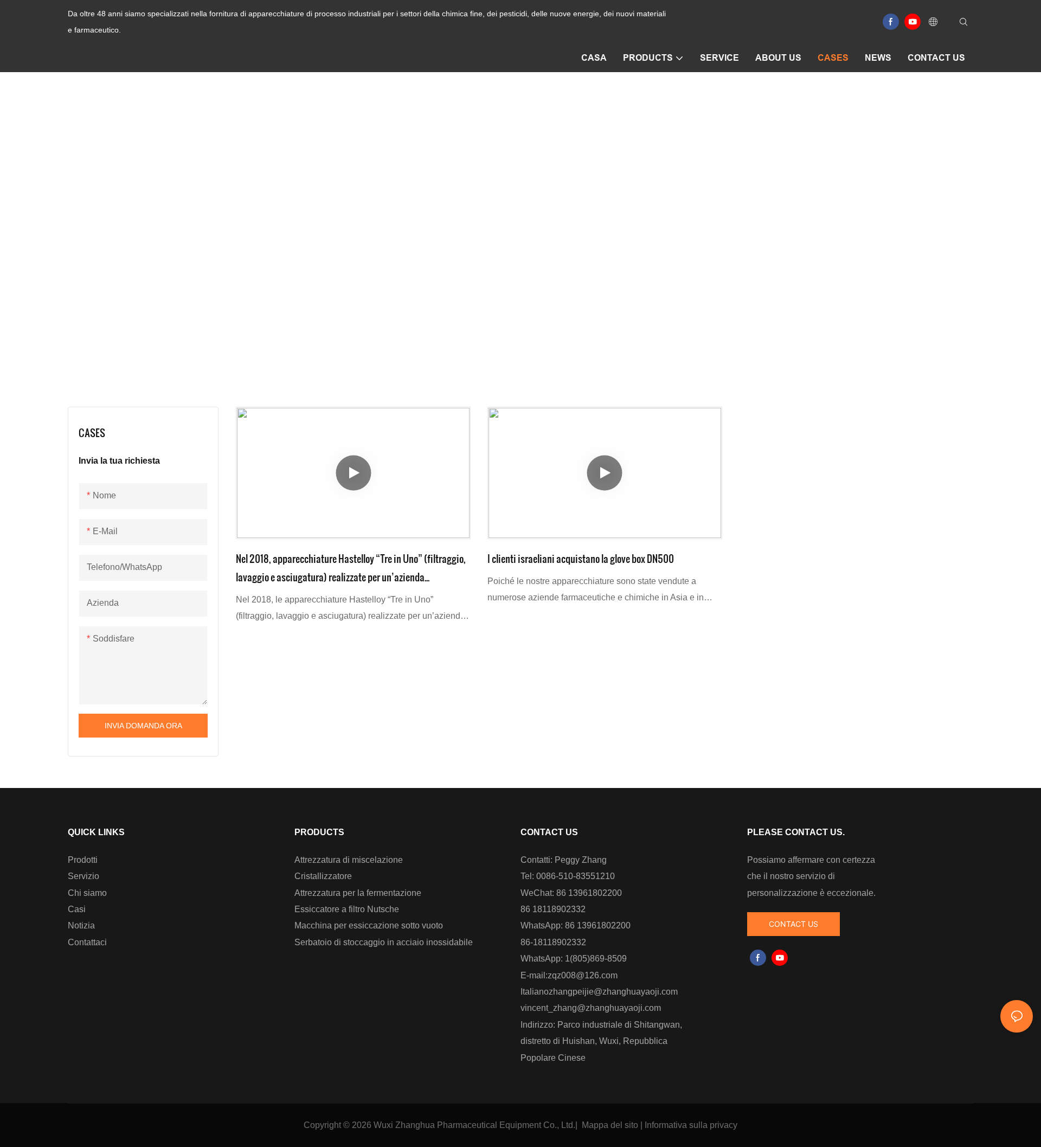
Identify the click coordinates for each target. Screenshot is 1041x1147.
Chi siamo (87, 893)
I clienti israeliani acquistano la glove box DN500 (580, 558)
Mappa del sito (610, 1125)
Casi (77, 909)
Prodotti (83, 859)
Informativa (666, 1125)
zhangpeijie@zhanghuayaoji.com (613, 991)
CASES (558, 247)
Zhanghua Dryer (497, 247)
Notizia (81, 925)
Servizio (83, 876)
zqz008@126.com (583, 975)
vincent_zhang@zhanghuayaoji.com (590, 1008)
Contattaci (87, 942)
